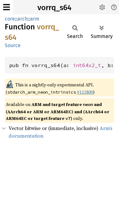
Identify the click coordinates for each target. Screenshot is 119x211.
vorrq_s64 (54, 7)
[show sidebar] (6, 7)
